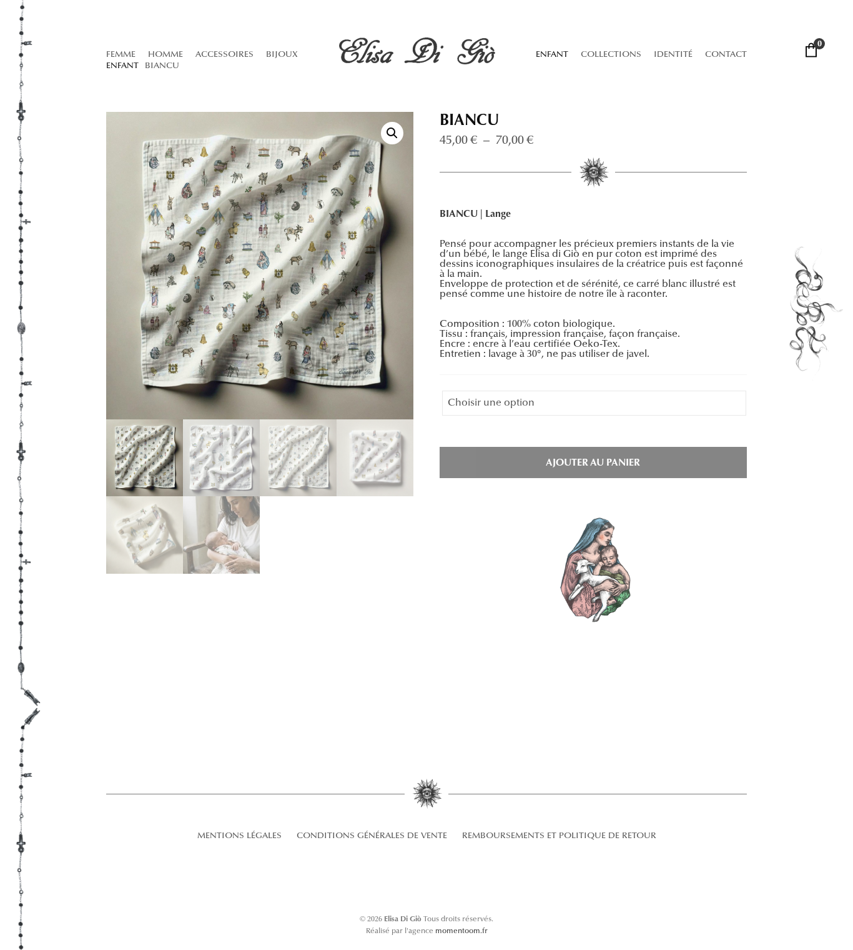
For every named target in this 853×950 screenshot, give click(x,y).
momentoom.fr (461, 931)
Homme (165, 55)
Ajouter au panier (593, 463)
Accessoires (224, 55)
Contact (726, 55)
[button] (392, 133)
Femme (121, 55)
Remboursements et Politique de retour (559, 836)
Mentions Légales (239, 836)
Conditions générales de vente (372, 836)
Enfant (552, 55)
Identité (673, 55)
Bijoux (282, 55)
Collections (611, 55)
